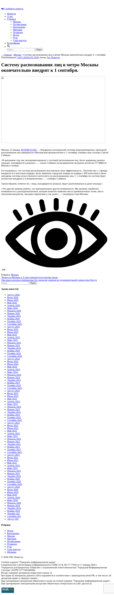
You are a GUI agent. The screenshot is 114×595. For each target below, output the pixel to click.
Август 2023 (13, 391)
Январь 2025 (13, 345)
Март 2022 (12, 436)
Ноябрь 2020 (13, 479)
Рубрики (11, 19)
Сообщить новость (13, 8)
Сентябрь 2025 (14, 324)
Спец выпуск (20, 40)
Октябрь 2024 (14, 353)
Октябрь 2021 (14, 449)
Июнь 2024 (12, 364)
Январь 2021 (13, 473)
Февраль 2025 (14, 343)
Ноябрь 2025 (13, 319)
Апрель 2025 (13, 337)
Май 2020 (12, 495)
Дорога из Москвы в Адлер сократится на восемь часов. (29, 277)
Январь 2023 (13, 409)
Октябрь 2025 (14, 321)
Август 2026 (13, 294)
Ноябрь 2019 (13, 511)
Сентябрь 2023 (14, 388)
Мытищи (17, 29)
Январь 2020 (13, 505)
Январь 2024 (13, 377)
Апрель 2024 (13, 369)
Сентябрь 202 (14, 516)
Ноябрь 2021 (13, 447)
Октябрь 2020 (14, 481)
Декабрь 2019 (14, 508)
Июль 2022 (12, 425)
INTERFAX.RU (29, 150)
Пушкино (18, 32)
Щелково (11, 552)
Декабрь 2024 (14, 348)
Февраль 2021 (14, 471)
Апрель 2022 (13, 433)
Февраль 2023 (14, 407)
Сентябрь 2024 (14, 356)
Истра (16, 35)
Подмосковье (19, 24)
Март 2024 (12, 372)
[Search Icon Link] (8, 46)
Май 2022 (12, 431)
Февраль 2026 (14, 311)
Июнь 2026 (12, 300)
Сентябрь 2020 (14, 484)
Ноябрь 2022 (13, 415)
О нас (10, 16)
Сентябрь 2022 (14, 420)
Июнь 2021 (12, 460)
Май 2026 (12, 303)
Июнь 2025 (12, 332)
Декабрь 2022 (14, 412)
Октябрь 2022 (14, 417)
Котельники (19, 27)
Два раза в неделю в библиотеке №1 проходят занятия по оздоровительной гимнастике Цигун (49, 280)
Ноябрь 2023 (13, 383)
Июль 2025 (12, 329)
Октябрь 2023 (14, 385)
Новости (11, 13)
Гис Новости (53, 57)
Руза (15, 37)
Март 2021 (12, 468)
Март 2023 (12, 404)
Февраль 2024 (14, 375)
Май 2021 (12, 463)
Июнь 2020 (12, 492)
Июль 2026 (12, 297)
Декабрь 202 (13, 513)
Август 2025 (13, 327)
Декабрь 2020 (14, 476)
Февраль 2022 (14, 439)
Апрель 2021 (13, 465)
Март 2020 (12, 500)
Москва (17, 21)
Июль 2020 (12, 489)
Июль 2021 (12, 457)
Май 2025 (12, 335)
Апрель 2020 (13, 497)
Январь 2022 (13, 441)
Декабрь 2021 (14, 444)
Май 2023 (12, 399)
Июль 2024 (12, 361)
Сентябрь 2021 (14, 452)
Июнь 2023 (12, 396)
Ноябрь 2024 (13, 351)
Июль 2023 (12, 393)
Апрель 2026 (13, 305)
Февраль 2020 (14, 503)
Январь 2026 (13, 313)
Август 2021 (13, 455)
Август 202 (13, 519)
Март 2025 (12, 340)
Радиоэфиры (13, 43)
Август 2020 (13, 487)
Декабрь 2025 (14, 316)
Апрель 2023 (13, 401)
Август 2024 (13, 359)
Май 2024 (12, 367)
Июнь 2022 (12, 428)
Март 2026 (12, 308)
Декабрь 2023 (14, 380)
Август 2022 (13, 423)
